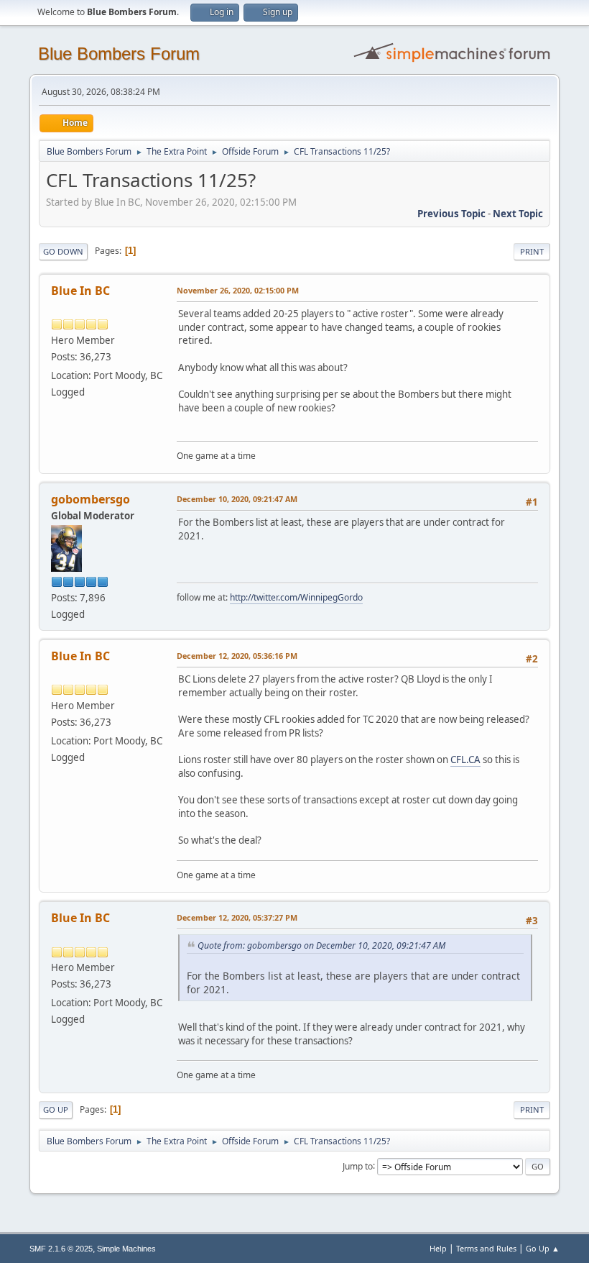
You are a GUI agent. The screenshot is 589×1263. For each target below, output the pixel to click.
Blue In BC (80, 290)
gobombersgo (90, 499)
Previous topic (451, 213)
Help (438, 1248)
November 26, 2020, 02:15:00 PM (238, 290)
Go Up (55, 1109)
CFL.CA (465, 759)
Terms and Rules (486, 1248)
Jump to (358, 1165)
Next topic (518, 213)
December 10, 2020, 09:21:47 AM (237, 498)
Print (532, 251)
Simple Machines (126, 1248)
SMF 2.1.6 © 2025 (61, 1248)
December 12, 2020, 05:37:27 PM (237, 917)
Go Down (63, 251)
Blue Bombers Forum (119, 53)
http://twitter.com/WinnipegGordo (296, 597)
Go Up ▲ (543, 1248)
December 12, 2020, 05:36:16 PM (237, 655)
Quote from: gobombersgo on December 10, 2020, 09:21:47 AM (321, 945)
